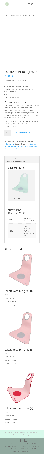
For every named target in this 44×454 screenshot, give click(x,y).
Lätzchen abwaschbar (11, 146)
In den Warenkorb (23, 132)
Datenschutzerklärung (21, 435)
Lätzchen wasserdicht (11, 149)
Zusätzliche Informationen (16, 161)
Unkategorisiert (16, 15)
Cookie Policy (32, 432)
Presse (22, 432)
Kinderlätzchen (30, 144)
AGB (16, 432)
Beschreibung (11, 158)
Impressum (9, 432)
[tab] (22, 158)
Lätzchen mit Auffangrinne (29, 146)
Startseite (7, 15)
